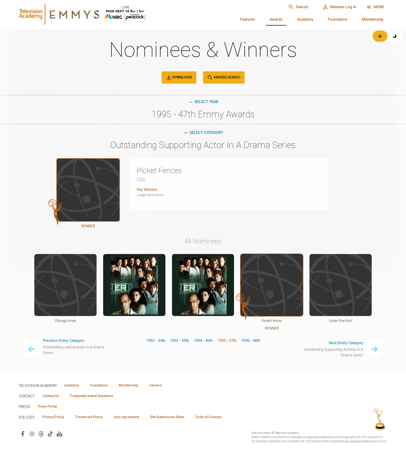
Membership (372, 19)
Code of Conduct (208, 417)
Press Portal (47, 406)
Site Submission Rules (167, 417)
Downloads (182, 77)
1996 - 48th (250, 340)
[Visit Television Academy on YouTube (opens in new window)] (59, 433)
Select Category (206, 132)
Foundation (337, 19)
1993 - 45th (179, 340)
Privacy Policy (53, 417)
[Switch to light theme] (380, 36)
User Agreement (126, 417)
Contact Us (51, 396)
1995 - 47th (226, 340)
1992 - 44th (155, 340)
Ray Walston (147, 189)
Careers (155, 385)
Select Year (206, 102)
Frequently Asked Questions (91, 396)
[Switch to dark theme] (394, 36)
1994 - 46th (203, 340)
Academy (305, 19)
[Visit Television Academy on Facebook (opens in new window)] (23, 433)
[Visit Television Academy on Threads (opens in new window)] (41, 433)
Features (247, 19)
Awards (276, 19)
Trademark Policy (89, 417)
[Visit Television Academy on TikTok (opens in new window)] (50, 433)
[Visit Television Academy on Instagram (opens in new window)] (32, 433)
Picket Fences (159, 170)
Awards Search (226, 77)
